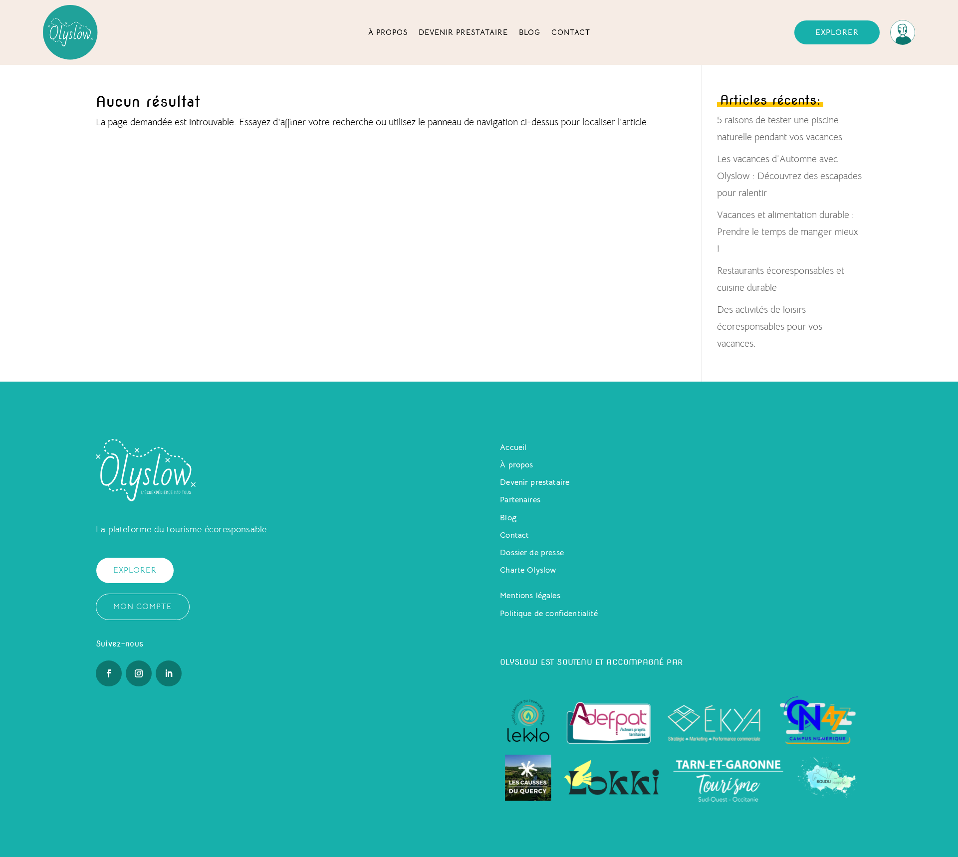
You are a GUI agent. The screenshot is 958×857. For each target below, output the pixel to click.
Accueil (513, 447)
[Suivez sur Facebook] (109, 673)
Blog (529, 32)
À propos (388, 32)
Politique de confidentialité (548, 614)
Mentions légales (530, 596)
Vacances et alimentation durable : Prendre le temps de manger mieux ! (787, 232)
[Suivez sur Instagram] (139, 673)
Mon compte (142, 607)
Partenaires (520, 500)
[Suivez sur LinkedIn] (169, 673)
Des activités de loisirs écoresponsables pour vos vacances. (769, 327)
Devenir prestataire (463, 32)
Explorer (837, 32)
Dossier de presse (532, 553)
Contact (570, 32)
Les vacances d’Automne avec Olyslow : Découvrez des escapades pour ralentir (789, 176)
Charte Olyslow (528, 570)
